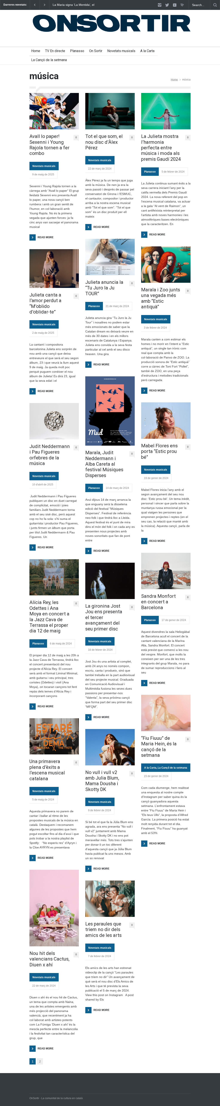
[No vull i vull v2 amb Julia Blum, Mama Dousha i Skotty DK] (110, 747)
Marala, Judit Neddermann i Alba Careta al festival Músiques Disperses (104, 464)
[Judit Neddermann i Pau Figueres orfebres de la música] (54, 421)
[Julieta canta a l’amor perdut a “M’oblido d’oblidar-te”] (54, 268)
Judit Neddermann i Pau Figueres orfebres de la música (49, 455)
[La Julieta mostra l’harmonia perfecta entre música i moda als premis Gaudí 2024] (166, 111)
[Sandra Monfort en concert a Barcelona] (166, 571)
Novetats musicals (121, 51)
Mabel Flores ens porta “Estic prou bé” (159, 451)
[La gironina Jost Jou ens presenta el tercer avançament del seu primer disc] (110, 581)
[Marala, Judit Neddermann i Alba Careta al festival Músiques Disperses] (110, 411)
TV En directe (55, 51)
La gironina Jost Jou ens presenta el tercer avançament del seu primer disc (103, 617)
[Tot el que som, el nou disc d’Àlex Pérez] (110, 111)
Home (35, 51)
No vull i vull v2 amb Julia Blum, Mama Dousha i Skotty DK (102, 781)
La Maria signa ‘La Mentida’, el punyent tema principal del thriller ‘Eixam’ (75, 5)
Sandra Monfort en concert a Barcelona (158, 601)
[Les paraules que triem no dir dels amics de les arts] (110, 898)
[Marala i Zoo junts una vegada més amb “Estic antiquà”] (166, 264)
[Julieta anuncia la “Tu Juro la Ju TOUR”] (110, 257)
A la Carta (147, 51)
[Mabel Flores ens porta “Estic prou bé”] (166, 420)
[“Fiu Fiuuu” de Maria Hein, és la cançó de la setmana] (166, 713)
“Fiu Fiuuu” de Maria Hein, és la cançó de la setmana (159, 746)
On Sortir (95, 51)
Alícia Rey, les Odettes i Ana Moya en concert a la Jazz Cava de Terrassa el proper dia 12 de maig (49, 616)
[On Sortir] (110, 30)
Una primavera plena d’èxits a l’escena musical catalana (47, 770)
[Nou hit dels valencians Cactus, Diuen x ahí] (54, 908)
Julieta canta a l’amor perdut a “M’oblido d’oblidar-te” (45, 303)
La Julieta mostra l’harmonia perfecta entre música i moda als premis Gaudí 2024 (161, 148)
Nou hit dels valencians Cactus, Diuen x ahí (49, 959)
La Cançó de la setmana (49, 60)
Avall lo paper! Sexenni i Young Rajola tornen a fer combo (49, 145)
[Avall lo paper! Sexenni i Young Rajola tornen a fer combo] (54, 111)
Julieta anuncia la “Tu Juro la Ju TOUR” (104, 288)
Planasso (77, 51)
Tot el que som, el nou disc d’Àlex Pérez (104, 142)
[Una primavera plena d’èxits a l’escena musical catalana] (54, 736)
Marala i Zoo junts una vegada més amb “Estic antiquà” (160, 298)
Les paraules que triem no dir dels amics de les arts (103, 929)
